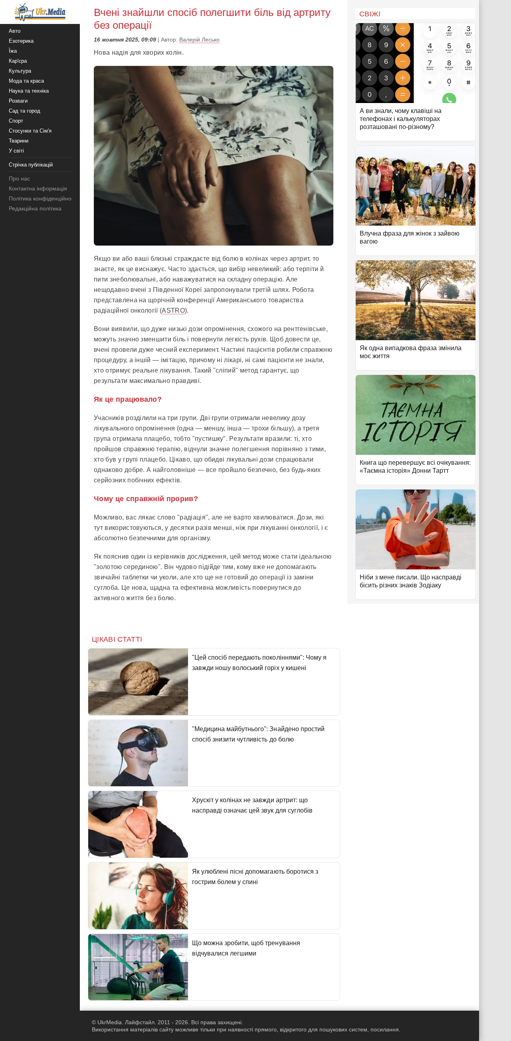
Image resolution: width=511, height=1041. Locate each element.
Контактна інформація (38, 188)
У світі (16, 151)
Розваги (18, 101)
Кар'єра (18, 61)
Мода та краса (26, 81)
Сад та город (24, 111)
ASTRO (173, 310)
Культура (20, 71)
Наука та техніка (29, 91)
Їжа (13, 51)
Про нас (19, 178)
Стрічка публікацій (31, 165)
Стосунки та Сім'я (30, 131)
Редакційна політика (35, 208)
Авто (14, 31)
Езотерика (21, 41)
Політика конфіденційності (43, 198)
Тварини (18, 141)
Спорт (16, 121)
